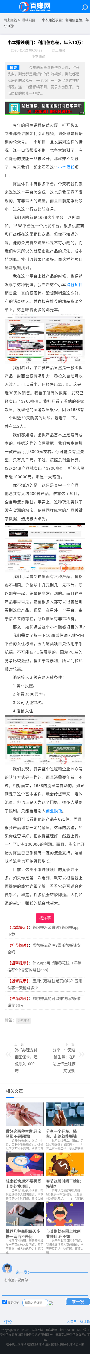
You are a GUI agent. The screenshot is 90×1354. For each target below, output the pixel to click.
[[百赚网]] (37, 6)
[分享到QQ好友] (16, 1030)
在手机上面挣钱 (16, 1344)
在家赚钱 (14, 1335)
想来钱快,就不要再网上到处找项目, (23, 1184)
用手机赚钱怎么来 (72, 1344)
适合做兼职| (52, 1344)
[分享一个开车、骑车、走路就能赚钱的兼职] (65, 1115)
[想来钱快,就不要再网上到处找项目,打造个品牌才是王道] (25, 1166)
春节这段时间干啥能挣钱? (63, 1184)
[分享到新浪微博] (24, 1030)
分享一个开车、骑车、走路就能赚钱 (61, 1134)
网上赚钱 (10, 20)
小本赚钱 (66, 167)
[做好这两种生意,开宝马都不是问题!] (25, 1115)
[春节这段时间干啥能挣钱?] (65, 1166)
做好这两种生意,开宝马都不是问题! (23, 1134)
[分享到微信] (8, 1030)
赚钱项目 (28, 20)
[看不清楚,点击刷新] (51, 1303)
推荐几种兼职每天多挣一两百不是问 (23, 1234)
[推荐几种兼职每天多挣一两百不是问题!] (25, 1215)
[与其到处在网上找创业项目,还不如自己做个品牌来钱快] (65, 1215)
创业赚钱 (54, 811)
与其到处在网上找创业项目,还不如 (63, 1234)
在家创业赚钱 (35, 1344)
